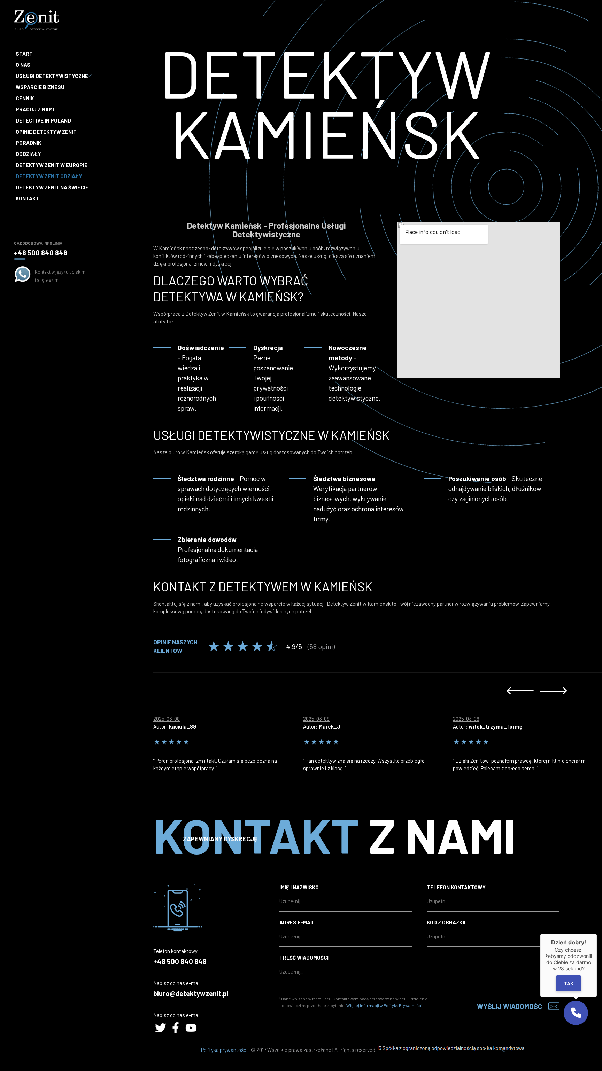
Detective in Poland (43, 120)
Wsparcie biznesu (40, 87)
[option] (228, 741)
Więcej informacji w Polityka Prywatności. (384, 1005)
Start (24, 53)
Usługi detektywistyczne (52, 76)
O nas (23, 65)
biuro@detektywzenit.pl (191, 993)
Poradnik (28, 143)
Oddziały (28, 154)
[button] (576, 1013)
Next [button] (553, 690)
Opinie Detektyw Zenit (46, 131)
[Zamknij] (597, 934)
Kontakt (27, 198)
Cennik (25, 98)
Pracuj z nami (35, 109)
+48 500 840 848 (40, 253)
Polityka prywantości (224, 1050)
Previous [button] (520, 690)
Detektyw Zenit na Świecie (52, 187)
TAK (568, 983)
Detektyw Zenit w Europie (51, 165)
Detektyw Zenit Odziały (49, 176)
